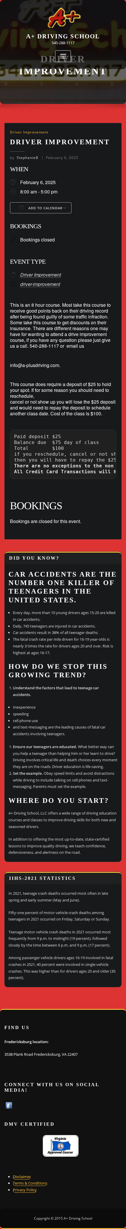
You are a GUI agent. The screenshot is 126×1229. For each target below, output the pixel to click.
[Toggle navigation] (63, 56)
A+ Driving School (63, 36)
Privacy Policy (25, 1189)
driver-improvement (40, 284)
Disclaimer (22, 1176)
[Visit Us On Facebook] (8, 1105)
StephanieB (24, 157)
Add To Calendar (44, 208)
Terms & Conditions (30, 1183)
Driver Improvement (29, 132)
